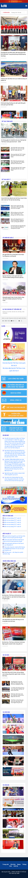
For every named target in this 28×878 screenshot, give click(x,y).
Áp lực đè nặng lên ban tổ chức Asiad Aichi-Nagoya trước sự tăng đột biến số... (17, 220)
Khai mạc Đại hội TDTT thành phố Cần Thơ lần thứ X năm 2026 (18, 155)
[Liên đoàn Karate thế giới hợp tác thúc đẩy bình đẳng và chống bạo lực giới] (5, 227)
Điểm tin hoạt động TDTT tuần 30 (12, 526)
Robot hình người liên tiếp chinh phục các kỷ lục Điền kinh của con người (17, 207)
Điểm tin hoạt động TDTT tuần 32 (12, 522)
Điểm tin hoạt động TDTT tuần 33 (12, 520)
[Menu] (26, 6)
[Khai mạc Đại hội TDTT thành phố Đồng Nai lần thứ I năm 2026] (5, 169)
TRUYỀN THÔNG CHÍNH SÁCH (9, 561)
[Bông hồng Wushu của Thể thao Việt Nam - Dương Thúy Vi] (13, 746)
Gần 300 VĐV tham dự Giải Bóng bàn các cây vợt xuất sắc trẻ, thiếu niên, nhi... (17, 149)
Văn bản (13, 864)
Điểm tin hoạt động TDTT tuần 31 (12, 524)
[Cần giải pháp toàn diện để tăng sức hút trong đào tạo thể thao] (14, 611)
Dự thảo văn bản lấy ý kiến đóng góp (12, 309)
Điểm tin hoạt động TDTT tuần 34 (12, 518)
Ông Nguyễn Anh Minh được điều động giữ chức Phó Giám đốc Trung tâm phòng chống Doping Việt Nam (13, 54)
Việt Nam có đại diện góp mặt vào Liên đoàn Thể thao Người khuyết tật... (17, 701)
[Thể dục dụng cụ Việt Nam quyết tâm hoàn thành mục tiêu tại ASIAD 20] (14, 25)
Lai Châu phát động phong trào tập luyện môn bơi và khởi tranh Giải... (17, 689)
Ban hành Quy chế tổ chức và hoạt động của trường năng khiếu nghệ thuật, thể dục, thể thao (13, 674)
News (19, 864)
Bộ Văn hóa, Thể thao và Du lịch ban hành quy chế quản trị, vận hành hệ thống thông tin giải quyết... (13, 597)
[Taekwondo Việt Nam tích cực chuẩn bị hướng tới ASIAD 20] (14, 69)
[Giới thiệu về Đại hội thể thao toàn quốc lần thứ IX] (13, 714)
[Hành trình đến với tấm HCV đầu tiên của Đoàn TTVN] (13, 725)
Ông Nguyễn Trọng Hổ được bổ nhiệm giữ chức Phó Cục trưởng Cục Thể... (17, 683)
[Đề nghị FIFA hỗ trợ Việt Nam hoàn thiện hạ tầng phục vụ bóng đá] (14, 239)
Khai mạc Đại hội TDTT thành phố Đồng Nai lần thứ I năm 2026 (18, 169)
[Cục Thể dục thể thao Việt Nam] (4, 6)
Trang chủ (5, 864)
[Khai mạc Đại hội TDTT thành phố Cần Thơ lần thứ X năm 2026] (5, 156)
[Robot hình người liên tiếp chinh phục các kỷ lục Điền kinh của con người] (5, 207)
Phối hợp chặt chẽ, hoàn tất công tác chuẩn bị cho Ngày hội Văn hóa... (17, 695)
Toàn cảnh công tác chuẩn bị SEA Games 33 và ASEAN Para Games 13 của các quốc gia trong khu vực (14, 548)
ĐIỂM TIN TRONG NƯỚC (8, 516)
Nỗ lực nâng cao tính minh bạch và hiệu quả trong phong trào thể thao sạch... (17, 214)
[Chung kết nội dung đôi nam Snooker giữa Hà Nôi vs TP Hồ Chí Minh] (13, 736)
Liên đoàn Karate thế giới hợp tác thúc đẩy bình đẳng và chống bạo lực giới (18, 227)
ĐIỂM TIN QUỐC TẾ (7, 533)
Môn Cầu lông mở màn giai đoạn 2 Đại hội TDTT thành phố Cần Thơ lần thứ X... (17, 162)
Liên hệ (16, 866)
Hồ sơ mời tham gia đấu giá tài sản (11, 12)
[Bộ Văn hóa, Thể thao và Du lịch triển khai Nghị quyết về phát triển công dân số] (14, 633)
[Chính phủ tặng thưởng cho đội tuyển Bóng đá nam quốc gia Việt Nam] (14, 93)
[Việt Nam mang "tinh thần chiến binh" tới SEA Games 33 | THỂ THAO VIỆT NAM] (13, 768)
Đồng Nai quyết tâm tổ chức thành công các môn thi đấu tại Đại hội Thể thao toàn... (13, 299)
